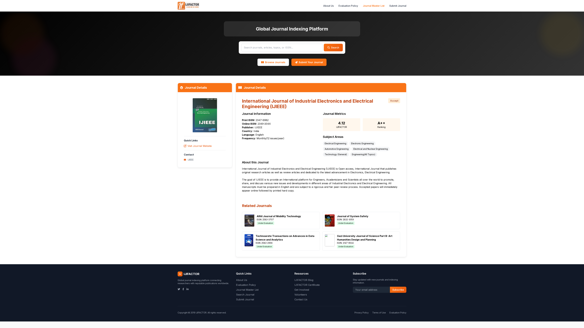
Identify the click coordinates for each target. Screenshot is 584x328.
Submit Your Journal (311, 62)
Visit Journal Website (200, 145)
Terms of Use (379, 312)
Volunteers (300, 294)
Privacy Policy (362, 312)
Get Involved (301, 289)
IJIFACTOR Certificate (307, 284)
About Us (328, 5)
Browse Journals (275, 62)
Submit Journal (397, 5)
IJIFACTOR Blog (303, 280)
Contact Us (300, 299)
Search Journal (245, 294)
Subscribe (398, 289)
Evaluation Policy (348, 5)
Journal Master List (373, 5)
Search (335, 47)
